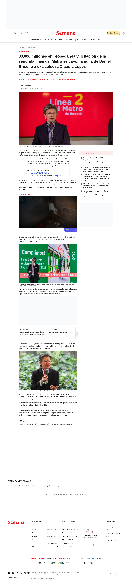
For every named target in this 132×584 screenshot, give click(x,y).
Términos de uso (67, 526)
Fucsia (34, 543)
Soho (33, 540)
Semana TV (35, 529)
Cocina (49, 540)
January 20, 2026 (58, 176)
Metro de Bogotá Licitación (28, 424)
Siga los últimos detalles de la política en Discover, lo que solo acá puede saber (48, 79)
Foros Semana (51, 529)
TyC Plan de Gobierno (68, 547)
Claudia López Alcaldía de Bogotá (61, 424)
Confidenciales (30, 47)
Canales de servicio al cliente (115, 533)
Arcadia (34, 536)
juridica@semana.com (90, 537)
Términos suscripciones (69, 533)
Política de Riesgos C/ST (69, 536)
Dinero (34, 533)
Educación (50, 526)
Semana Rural (51, 536)
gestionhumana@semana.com (93, 545)
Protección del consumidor (92, 526)
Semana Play (36, 526)
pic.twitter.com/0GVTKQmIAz (37, 173)
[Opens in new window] (13, 573)
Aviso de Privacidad (15, 577)
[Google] (9, 573)
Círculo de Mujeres (52, 543)
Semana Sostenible (52, 547)
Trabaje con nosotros (112, 537)
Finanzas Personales (53, 533)
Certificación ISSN (67, 543)
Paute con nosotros (112, 540)
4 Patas (34, 547)
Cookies (108, 543)
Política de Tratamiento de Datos (72, 529)
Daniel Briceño (43, 424)
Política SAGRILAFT (68, 540)
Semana (21, 47)
